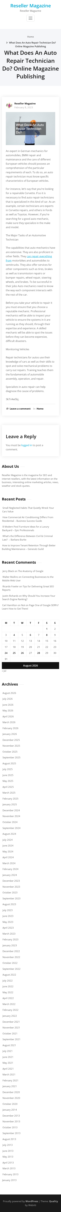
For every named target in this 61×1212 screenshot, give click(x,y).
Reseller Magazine (30, 5)
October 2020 (10, 1103)
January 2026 (10, 733)
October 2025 (10, 751)
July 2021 (8, 1051)
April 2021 (8, 1068)
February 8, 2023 (23, 107)
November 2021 (11, 1027)
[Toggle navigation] (30, 18)
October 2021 (10, 1033)
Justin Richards (10, 595)
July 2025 (8, 769)
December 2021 (11, 1021)
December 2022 (11, 951)
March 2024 (9, 863)
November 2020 (11, 1097)
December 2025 (11, 739)
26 (22, 652)
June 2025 (8, 775)
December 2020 (11, 1092)
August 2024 (9, 833)
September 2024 (11, 828)
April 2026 (8, 716)
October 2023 (10, 892)
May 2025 (8, 780)
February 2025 (10, 798)
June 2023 (8, 915)
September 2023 (11, 898)
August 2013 (9, 1139)
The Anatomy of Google (30, 571)
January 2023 (10, 945)
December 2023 (11, 880)
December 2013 (11, 1115)
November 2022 (11, 957)
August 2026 (9, 692)
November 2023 (11, 886)
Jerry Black (8, 571)
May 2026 (8, 710)
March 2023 (9, 933)
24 (6, 652)
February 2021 (10, 1080)
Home (30, 36)
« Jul (4, 670)
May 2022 (8, 992)
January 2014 (10, 1109)
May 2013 (8, 1156)
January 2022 (10, 1015)
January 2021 (10, 1086)
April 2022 (8, 998)
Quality (53, 1201)
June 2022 (8, 986)
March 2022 (9, 1004)
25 (14, 652)
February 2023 (10, 939)
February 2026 (10, 728)
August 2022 (9, 974)
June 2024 (8, 845)
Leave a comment (20, 408)
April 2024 (8, 857)
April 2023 (8, 927)
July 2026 (8, 698)
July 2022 (8, 980)
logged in (26, 445)
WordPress (31, 1201)
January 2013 (9, 1180)
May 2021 (8, 1062)
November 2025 (11, 745)
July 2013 (8, 1144)
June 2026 (8, 704)
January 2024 (10, 874)
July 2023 (8, 910)
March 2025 (9, 792)
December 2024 (11, 810)
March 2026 (9, 722)
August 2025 (9, 763)
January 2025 (10, 804)
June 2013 (8, 1150)
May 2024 (8, 851)
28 (38, 652)
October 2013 (10, 1127)
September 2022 (11, 968)
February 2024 (10, 869)
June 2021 (8, 1056)
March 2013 (9, 1168)
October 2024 (10, 822)
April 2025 (8, 786)
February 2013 (10, 1174)
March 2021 (9, 1074)
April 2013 (8, 1162)
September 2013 (11, 1133)
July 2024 (8, 839)
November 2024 (11, 816)
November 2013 (11, 1121)
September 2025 (11, 757)
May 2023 (8, 921)
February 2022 (10, 1009)
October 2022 (10, 962)
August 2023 (9, 904)
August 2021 (9, 1045)
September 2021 (11, 1039)
